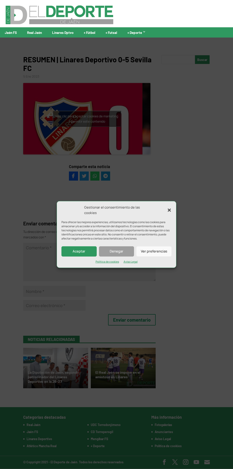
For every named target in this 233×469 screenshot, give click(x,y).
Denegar (116, 251)
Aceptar (79, 251)
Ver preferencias (154, 251)
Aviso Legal (131, 261)
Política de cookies (107, 261)
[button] (169, 210)
